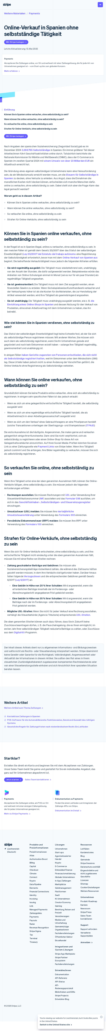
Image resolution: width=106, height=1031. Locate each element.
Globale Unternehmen (65, 877)
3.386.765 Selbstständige (36, 149)
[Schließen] (101, 1017)
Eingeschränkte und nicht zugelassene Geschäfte (89, 873)
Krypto (33, 880)
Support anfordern (89, 929)
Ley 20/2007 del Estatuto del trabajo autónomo (49, 253)
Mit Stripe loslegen (15, 42)
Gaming (58, 906)
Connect (33, 877)
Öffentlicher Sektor (64, 936)
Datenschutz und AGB (90, 866)
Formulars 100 (34, 524)
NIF (42, 498)
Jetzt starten (12, 779)
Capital (33, 866)
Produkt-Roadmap (89, 901)
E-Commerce (61, 866)
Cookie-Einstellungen (90, 887)
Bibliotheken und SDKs (65, 992)
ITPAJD (90, 425)
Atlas (32, 855)
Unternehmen (61, 848)
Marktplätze (60, 884)
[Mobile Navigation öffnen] (100, 4)
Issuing (33, 902)
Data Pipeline (35, 884)
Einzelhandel (60, 940)
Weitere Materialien (14, 13)
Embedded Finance (63, 870)
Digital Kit (19, 632)
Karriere (84, 905)
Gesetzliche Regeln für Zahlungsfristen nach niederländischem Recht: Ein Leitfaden (47, 726)
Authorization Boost (39, 859)
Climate (33, 873)
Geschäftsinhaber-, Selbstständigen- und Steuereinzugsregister (54, 502)
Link (31, 906)
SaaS (57, 895)
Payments (34, 13)
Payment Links (46, 446)
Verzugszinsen (32, 576)
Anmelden (85, 942)
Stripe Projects (62, 995)
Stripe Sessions (88, 863)
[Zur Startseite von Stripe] (7, 844)
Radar (32, 924)
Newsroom (85, 908)
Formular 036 (73, 498)
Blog (83, 856)
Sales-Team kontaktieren (37, 779)
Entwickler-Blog (62, 999)
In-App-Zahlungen (63, 880)
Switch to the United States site (55, 1024)
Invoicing (33, 898)
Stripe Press (86, 912)
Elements (34, 888)
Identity (33, 895)
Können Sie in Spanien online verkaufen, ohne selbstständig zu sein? (36, 114)
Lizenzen (85, 880)
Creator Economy (63, 902)
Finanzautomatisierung (65, 873)
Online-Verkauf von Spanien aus (80, 257)
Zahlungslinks (36, 913)
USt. (67, 494)
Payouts (33, 920)
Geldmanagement (63, 888)
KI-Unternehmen (62, 898)
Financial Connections (39, 891)
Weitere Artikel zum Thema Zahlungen (22, 708)
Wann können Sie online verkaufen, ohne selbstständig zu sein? (34, 119)
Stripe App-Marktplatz (65, 953)
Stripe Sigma (35, 931)
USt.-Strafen (83, 614)
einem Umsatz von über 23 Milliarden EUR (67, 160)
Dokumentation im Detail (67, 810)
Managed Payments (38, 909)
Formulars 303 (67, 514)
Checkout (34, 870)
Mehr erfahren (11, 71)
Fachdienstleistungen (64, 933)
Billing (32, 862)
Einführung (9, 109)
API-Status (60, 981)
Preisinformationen (38, 852)
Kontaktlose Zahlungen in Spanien (23, 716)
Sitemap (84, 883)
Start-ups (59, 852)
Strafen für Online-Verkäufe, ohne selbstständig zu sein (30, 128)
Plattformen (60, 891)
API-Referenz (61, 978)
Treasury (34, 942)
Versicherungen (62, 916)
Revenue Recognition (39, 927)
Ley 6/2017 (22, 579)
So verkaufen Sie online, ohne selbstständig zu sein (28, 124)
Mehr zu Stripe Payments (16, 813)
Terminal (33, 938)
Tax (31, 934)
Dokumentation (62, 974)
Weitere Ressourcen (90, 891)
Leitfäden (85, 848)
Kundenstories (87, 852)
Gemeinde (85, 859)
